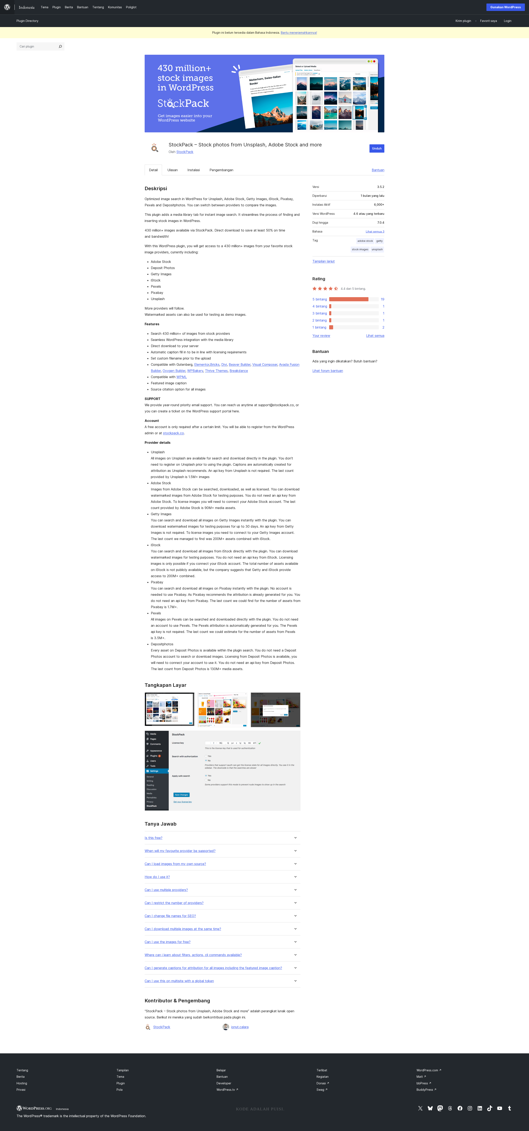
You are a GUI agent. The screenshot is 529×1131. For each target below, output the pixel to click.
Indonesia (62, 1109)
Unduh (377, 148)
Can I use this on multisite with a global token (179, 981)
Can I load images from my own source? (175, 864)
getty (379, 240)
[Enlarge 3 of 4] (295, 698)
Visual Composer (264, 364)
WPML (181, 377)
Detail (153, 170)
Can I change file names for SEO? (170, 916)
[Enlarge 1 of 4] (189, 698)
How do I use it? (157, 877)
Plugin (121, 1083)
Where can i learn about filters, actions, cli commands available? (193, 955)
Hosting (22, 1083)
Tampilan (123, 1070)
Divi (224, 364)
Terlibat (322, 1070)
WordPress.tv (227, 1089)
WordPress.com (429, 1070)
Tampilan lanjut (323, 261)
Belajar (221, 1070)
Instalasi (193, 170)
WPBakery (195, 371)
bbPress (424, 1083)
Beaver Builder (239, 364)
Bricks (214, 364)
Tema (120, 1076)
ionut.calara (240, 1027)
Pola (120, 1089)
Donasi (323, 1083)
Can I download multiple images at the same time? (183, 929)
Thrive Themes (216, 371)
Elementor (201, 364)
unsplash (377, 249)
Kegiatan (323, 1076)
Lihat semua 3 (375, 231)
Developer (224, 1083)
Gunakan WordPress (505, 7)
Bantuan (378, 170)
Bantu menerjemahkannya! (299, 32)
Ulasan (172, 170)
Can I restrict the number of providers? (174, 903)
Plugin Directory (27, 21)
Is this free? (153, 838)
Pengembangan (221, 170)
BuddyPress (427, 1089)
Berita (21, 1076)
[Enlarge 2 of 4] (242, 698)
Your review (321, 335)
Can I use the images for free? (168, 942)
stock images (360, 249)
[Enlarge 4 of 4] (295, 736)
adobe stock (365, 240)
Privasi (21, 1089)
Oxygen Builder (174, 371)
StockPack (184, 152)
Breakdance (239, 371)
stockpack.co (173, 433)
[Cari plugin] (60, 46)
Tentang (22, 1070)
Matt (421, 1076)
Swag (322, 1089)
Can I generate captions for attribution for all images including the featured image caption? (213, 968)
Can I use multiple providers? (166, 890)
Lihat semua (375, 335)
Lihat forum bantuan (327, 371)
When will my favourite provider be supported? (180, 851)
